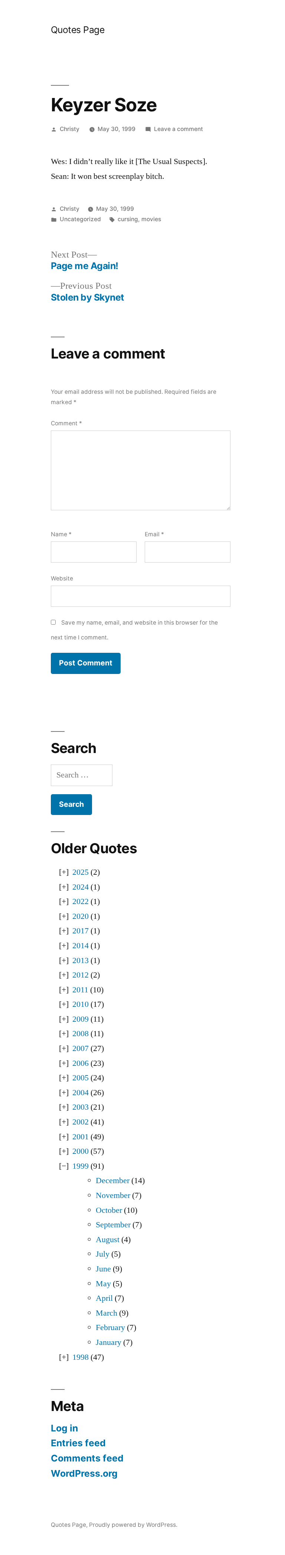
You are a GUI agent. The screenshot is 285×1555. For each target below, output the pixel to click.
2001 (80, 1137)
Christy (69, 128)
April (104, 1298)
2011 (80, 990)
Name (61, 534)
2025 (80, 872)
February (110, 1327)
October (109, 1210)
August (107, 1239)
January (108, 1342)
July (102, 1254)
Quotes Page (78, 29)
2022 (80, 901)
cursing (128, 219)
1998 (80, 1357)
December (113, 1180)
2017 (80, 931)
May (103, 1284)
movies (151, 219)
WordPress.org (84, 1473)
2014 (80, 945)
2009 (80, 1019)
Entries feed (78, 1442)
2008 (80, 1033)
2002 (80, 1122)
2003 (80, 1107)
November (113, 1195)
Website (62, 578)
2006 (80, 1063)
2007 (80, 1048)
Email (154, 534)
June (103, 1269)
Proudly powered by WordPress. (133, 1524)
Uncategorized (80, 219)
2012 (80, 975)
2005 (80, 1078)
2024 (80, 887)
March (106, 1313)
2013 (80, 960)
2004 (80, 1092)
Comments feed (87, 1458)
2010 (80, 1004)
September (113, 1225)
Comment (66, 423)
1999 (80, 1166)
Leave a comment (178, 128)
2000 (80, 1151)
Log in (64, 1428)
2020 (80, 916)
